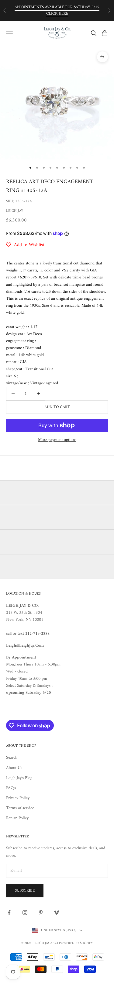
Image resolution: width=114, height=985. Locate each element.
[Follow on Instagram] (25, 913)
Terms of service (20, 808)
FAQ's (11, 788)
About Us (14, 768)
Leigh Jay (14, 211)
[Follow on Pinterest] (41, 913)
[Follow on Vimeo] (57, 913)
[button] (25, 245)
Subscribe (25, 890)
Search (11, 757)
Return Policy (17, 818)
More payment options (57, 439)
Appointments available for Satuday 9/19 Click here (57, 10)
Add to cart (57, 406)
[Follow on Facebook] (9, 913)
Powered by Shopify (76, 943)
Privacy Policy (17, 798)
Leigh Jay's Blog (19, 778)
